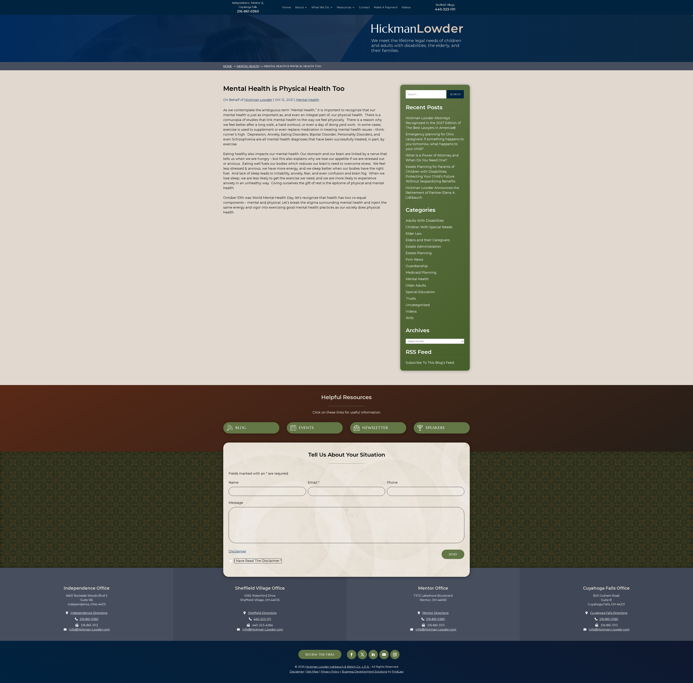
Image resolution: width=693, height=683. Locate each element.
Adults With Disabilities (425, 221)
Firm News (414, 260)
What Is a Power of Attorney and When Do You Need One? (432, 157)
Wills (410, 318)
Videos (406, 7)
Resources (344, 7)
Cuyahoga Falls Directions (608, 613)
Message (236, 503)
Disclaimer (237, 551)
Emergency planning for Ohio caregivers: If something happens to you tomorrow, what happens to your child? (435, 141)
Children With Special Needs (429, 227)
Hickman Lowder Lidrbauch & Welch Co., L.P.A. (337, 666)
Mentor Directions (435, 613)
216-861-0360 (248, 11)
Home (286, 7)
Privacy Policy (330, 671)
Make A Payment (386, 7)
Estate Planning (419, 253)
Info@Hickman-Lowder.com (89, 629)
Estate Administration (423, 247)
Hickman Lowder (258, 100)
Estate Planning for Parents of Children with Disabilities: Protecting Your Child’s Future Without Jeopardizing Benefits (430, 174)
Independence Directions (89, 613)
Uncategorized (418, 305)
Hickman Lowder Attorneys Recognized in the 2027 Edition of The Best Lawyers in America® (433, 123)
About (299, 7)
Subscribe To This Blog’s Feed (430, 363)
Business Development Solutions (364, 671)
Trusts (411, 298)
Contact (364, 7)
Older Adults (416, 286)
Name (234, 483)
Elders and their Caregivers (428, 240)
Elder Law (414, 234)
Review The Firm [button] (320, 654)
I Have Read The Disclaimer (258, 561)
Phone (392, 483)
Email (313, 483)
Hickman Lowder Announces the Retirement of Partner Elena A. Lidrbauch (432, 193)
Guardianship (417, 266)
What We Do (320, 7)
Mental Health (307, 100)
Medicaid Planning (421, 273)
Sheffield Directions (262, 613)
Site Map (312, 671)
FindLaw (398, 671)
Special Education (420, 292)
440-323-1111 (445, 9)
